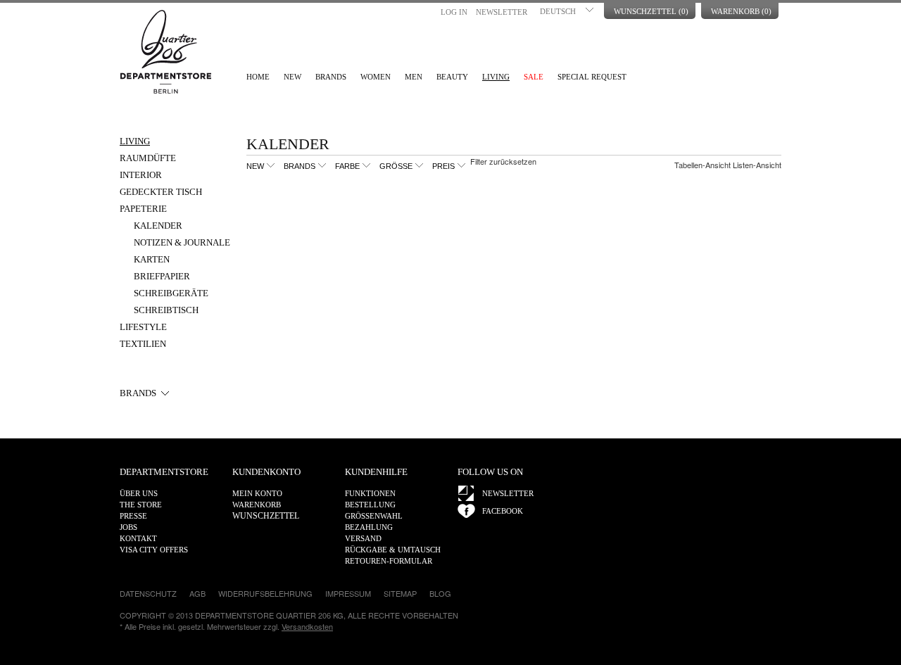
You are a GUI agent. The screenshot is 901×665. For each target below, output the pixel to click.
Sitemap (400, 593)
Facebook (502, 511)
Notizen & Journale (182, 242)
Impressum (348, 593)
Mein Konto (257, 493)
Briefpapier (162, 276)
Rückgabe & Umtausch (393, 549)
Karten (152, 259)
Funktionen (370, 493)
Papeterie (143, 208)
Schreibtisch (166, 310)
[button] (568, 10)
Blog (440, 593)
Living (496, 76)
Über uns (139, 493)
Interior (141, 175)
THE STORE (141, 504)
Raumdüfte (148, 158)
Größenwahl (374, 516)
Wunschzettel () (651, 11)
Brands (330, 76)
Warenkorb (256, 504)
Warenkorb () (741, 11)
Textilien (143, 343)
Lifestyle (143, 327)
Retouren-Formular (388, 561)
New (292, 76)
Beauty (452, 76)
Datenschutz (148, 593)
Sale (533, 76)
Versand (363, 538)
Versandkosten (307, 626)
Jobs (128, 527)
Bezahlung (369, 527)
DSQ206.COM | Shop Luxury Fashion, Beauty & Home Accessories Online (165, 52)
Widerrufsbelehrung (265, 593)
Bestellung (370, 504)
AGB (197, 593)
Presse (133, 516)
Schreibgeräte (171, 293)
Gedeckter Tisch (161, 191)
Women (375, 76)
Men (413, 76)
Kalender (158, 225)
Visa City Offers (154, 549)
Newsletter (501, 12)
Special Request (591, 76)
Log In (454, 12)
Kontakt (138, 538)
